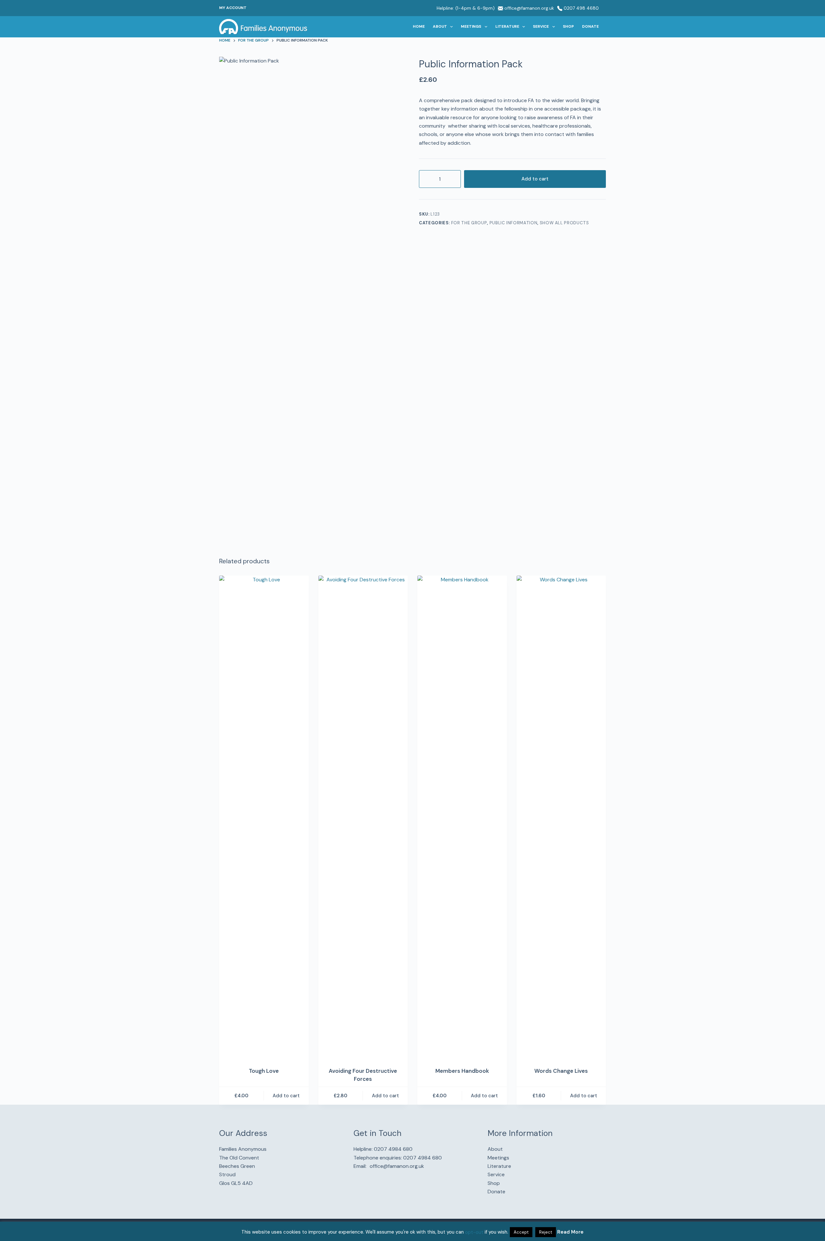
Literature (507, 26)
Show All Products (564, 223)
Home (419, 26)
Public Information (514, 223)
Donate (590, 26)
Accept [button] (521, 1232)
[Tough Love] (264, 817)
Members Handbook (462, 1070)
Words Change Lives (561, 1070)
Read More (570, 1232)
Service (541, 26)
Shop (568, 26)
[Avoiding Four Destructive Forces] (363, 817)
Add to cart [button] (286, 1095)
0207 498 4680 (580, 8)
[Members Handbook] (462, 817)
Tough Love (264, 1070)
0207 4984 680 (393, 1149)
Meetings (471, 26)
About (440, 26)
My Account (233, 7)
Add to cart (534, 179)
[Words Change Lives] (561, 817)
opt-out (474, 1232)
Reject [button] (545, 1232)
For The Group (469, 223)
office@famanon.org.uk (528, 8)
